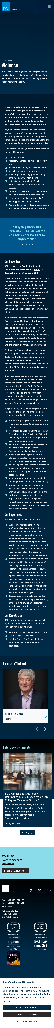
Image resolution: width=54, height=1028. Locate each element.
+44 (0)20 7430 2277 (12, 860)
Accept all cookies (27, 1007)
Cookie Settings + (27, 1021)
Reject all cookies (27, 1014)
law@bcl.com (8, 863)
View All (27, 832)
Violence (8, 60)
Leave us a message (15, 870)
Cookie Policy (43, 994)
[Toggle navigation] (49, 6)
